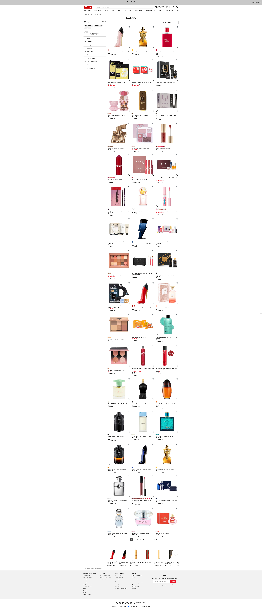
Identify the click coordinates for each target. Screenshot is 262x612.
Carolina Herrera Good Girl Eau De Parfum (141, 469)
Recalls (84, 588)
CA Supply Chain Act (135, 606)
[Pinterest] (125, 603)
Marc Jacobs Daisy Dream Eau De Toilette (117, 533)
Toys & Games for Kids (94, 568)
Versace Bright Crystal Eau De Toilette (140, 533)
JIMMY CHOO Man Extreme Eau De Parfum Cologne (165, 52)
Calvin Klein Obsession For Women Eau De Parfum (165, 404)
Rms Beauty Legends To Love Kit (139, 179)
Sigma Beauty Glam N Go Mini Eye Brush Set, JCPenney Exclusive (142, 274)
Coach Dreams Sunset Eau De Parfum (164, 307)
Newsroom (134, 581)
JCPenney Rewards (87, 579)
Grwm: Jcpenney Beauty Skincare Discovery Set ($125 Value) (166, 242)
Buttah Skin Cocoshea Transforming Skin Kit (166, 82)
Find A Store (118, 575)
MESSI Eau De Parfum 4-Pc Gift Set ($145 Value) (166, 500)
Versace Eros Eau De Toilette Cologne (164, 436)
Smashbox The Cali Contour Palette (116, 339)
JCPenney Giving (135, 584)
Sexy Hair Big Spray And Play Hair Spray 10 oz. (166, 368)
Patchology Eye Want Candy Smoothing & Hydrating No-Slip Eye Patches (141, 83)
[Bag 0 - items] (177, 7)
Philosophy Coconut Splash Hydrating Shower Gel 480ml (166, 338)
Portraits (117, 583)
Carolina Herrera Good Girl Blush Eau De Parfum (119, 51)
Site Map (134, 588)
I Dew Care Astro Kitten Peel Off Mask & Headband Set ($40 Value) (117, 306)
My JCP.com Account (87, 577)
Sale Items (101, 568)
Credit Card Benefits (103, 579)
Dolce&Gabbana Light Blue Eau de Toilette (141, 436)
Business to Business (137, 575)
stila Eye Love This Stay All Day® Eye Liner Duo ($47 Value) (118, 211)
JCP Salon (117, 581)
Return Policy (86, 583)
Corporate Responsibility (137, 583)
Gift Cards (85, 590)
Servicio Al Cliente (87, 594)
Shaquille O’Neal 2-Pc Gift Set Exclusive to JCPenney (165, 275)
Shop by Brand (135, 586)
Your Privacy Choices (123, 606)
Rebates (84, 592)
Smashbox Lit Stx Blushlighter (115, 179)
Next (154, 539)
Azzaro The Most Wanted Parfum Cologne (117, 469)
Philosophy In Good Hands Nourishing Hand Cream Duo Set (118, 242)
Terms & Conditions (122, 609)
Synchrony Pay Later (87, 586)
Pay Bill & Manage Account (105, 575)
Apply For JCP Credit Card (105, 577)
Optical (117, 584)
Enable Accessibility (256, 2)
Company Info (135, 579)
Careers (133, 577)
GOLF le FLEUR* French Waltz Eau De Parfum (118, 403)
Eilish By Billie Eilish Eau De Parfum (116, 148)
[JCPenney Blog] (131, 603)
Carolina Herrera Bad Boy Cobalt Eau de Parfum (143, 243)
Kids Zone (117, 586)
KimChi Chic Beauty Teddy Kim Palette (116, 115)
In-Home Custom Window (121, 588)
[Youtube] (128, 603)
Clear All (104, 21)
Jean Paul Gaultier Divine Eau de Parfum (165, 469)
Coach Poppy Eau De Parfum (162, 533)
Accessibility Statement (145, 606)
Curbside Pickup (119, 577)
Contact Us (85, 581)
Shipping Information (87, 584)
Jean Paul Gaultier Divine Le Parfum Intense (142, 51)
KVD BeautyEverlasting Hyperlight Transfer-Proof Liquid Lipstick (142, 501)
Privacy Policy (114, 606)
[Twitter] (117, 603)
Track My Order (86, 575)
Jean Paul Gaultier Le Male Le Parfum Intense (142, 403)
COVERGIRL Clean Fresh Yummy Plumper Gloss (166, 211)
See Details (164, 585)
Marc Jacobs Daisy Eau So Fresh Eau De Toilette (143, 211)
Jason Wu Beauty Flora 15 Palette (115, 275)
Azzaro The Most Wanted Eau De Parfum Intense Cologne (119, 437)
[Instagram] (120, 603)
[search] (152, 7)
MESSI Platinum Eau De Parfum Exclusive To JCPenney (166, 116)
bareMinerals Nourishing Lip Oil (163, 148)
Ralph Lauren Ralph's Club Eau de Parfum (117, 500)
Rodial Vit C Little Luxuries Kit (139, 337)
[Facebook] (123, 603)
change (99, 33)
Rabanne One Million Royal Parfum (140, 115)
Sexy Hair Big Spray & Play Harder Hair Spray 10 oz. (143, 369)
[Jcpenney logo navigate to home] (88, 7)
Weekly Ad (117, 579)
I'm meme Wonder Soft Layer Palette (140, 148)
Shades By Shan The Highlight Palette (116, 370)
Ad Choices (129, 609)
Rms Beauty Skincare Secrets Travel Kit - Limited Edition (167, 178)
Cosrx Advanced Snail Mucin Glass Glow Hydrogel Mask (117, 83)
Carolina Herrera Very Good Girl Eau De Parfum (143, 307)
